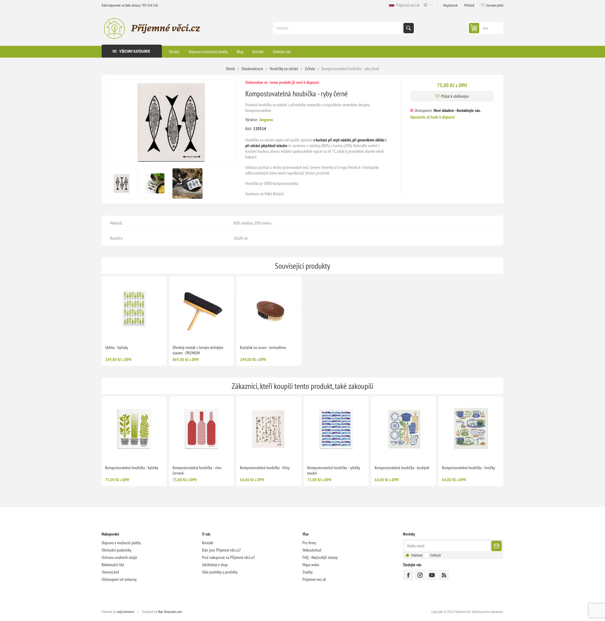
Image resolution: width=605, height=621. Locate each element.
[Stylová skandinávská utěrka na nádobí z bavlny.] (134, 308)
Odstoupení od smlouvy (119, 579)
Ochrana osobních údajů (119, 557)
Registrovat (450, 5)
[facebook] (408, 575)
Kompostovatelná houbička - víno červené (197, 470)
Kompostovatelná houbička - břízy (265, 467)
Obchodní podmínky (116, 550)
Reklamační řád (113, 564)
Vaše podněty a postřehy (220, 572)
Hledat (408, 28)
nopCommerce (125, 611)
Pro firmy (309, 542)
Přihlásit (469, 5)
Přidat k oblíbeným (455, 96)
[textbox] (338, 28)
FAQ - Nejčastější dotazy (320, 557)
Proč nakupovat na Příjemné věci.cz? (228, 557)
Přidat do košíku (144, 333)
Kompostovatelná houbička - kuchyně (402, 467)
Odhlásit (435, 555)
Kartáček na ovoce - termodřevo (263, 347)
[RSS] (443, 575)
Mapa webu (310, 564)
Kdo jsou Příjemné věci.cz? (221, 550)
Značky (307, 572)
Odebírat (416, 555)
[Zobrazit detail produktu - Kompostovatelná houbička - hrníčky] (470, 428)
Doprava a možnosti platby (121, 542)
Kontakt (207, 542)
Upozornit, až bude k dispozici (432, 117)
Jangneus (266, 119)
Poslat (496, 546)
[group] (201, 308)
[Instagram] (420, 575)
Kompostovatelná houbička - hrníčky (468, 467)
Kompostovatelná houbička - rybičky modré (333, 470)
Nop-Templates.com (170, 611)
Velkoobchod (311, 550)
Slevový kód (110, 572)
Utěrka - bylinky (116, 347)
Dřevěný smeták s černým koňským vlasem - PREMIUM (198, 350)
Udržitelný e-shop (215, 564)
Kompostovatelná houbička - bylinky (131, 467)
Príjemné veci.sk (406, 5)
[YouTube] (432, 575)
